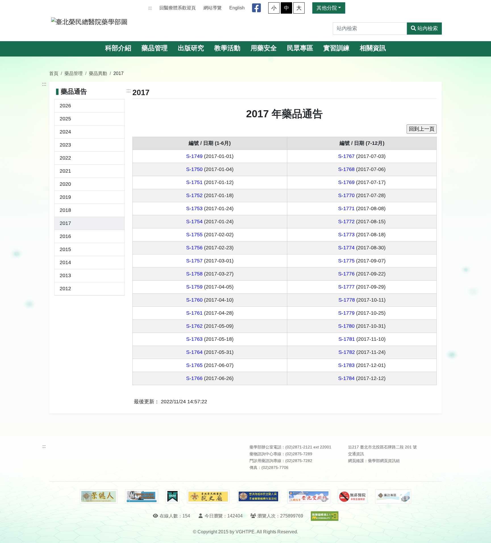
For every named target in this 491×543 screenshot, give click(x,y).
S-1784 (346, 378)
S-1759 (194, 287)
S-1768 (346, 169)
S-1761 (194, 313)
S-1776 (346, 274)
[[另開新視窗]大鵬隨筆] (309, 497)
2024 (65, 132)
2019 (65, 197)
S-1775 (346, 261)
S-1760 (194, 300)
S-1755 (194, 234)
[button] (481, 533)
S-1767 (346, 156)
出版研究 (191, 48)
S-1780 (346, 326)
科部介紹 (118, 48)
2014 (65, 262)
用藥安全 (264, 48)
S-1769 (346, 182)
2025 (65, 119)
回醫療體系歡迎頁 (177, 7)
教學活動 (227, 48)
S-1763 (194, 339)
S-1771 (346, 208)
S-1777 (346, 287)
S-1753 (194, 208)
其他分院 (327, 8)
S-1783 (346, 365)
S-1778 (346, 300)
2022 (65, 158)
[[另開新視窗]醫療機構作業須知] (258, 496)
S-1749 (194, 156)
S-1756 (194, 247)
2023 (65, 145)
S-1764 (194, 352)
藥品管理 (155, 48)
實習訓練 (336, 48)
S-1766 (194, 378)
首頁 (53, 73)
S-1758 (194, 274)
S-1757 (194, 261)
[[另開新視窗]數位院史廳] (208, 496)
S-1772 (346, 221)
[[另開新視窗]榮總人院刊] (98, 496)
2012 (65, 288)
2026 (65, 105)
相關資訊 (373, 48)
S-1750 (194, 169)
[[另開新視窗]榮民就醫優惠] (141, 496)
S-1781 (346, 339)
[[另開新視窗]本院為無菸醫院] (352, 496)
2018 (65, 210)
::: (150, 7)
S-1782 (346, 352)
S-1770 (346, 195)
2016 (65, 236)
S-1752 (194, 195)
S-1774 (346, 247)
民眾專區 (300, 48)
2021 (65, 171)
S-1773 (346, 234)
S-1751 (194, 182)
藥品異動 (98, 73)
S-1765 (194, 365)
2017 (65, 223)
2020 (65, 184)
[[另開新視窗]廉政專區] (393, 496)
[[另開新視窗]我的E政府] (172, 496)
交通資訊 (356, 454)
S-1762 (194, 326)
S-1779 (346, 313)
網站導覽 (212, 7)
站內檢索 (427, 28)
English (237, 7)
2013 (65, 275)
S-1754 (194, 221)
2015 (65, 249)
